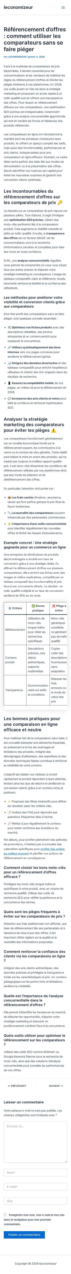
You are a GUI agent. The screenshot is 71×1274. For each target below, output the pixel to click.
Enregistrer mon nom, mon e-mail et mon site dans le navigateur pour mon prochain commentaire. (34, 1219)
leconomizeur (18, 7)
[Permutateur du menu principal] (63, 8)
